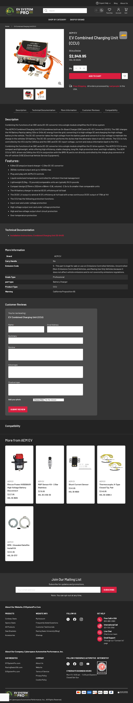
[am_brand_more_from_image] (19, 463)
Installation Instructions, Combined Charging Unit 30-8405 (37, 235)
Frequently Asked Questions (47, 623)
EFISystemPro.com (12, 663)
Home (7, 26)
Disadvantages (14, 382)
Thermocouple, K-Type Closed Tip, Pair (109, 484)
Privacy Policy (41, 675)
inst (81, 619)
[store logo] (21, 11)
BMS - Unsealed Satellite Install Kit (18, 545)
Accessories (10, 635)
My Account (40, 618)
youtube (87, 663)
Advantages (13, 365)
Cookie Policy (41, 680)
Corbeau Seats (11, 618)
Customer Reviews (91, 110)
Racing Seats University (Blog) (47, 631)
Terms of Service (42, 671)
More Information (69, 110)
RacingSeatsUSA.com (13, 667)
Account (118, 13)
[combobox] (65, 10)
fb (74, 619)
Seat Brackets (10, 631)
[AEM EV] (123, 37)
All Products (10, 627)
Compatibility (111, 110)
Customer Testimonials (45, 627)
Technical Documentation (43, 110)
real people (114, 86)
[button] (40, 94)
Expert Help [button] (103, 3)
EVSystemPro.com (12, 671)
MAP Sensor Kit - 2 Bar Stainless (48, 484)
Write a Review (75, 50)
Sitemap (39, 635)
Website (39, 667)
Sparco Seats (10, 623)
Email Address (53, 325)
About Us (124, 3)
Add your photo (14, 399)
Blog (115, 3)
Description (21, 110)
